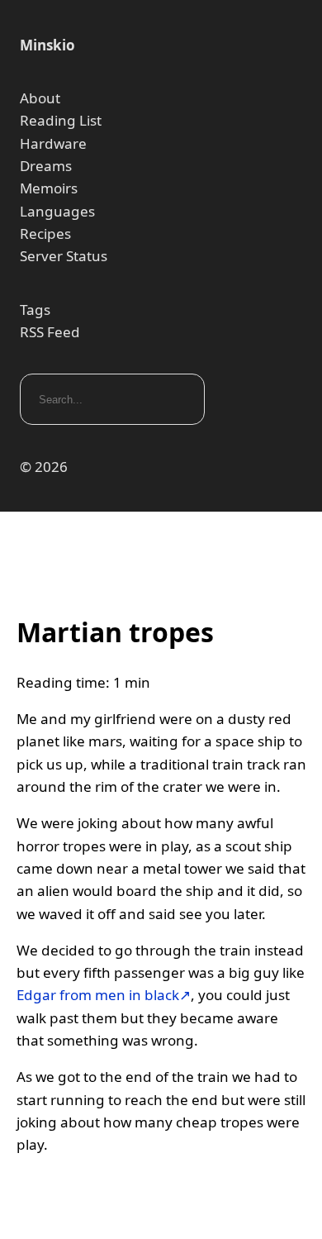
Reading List (61, 120)
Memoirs (49, 188)
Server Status (63, 255)
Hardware (53, 143)
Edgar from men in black (98, 994)
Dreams (46, 165)
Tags (35, 309)
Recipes (45, 233)
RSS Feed (50, 331)
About (40, 97)
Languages (57, 211)
